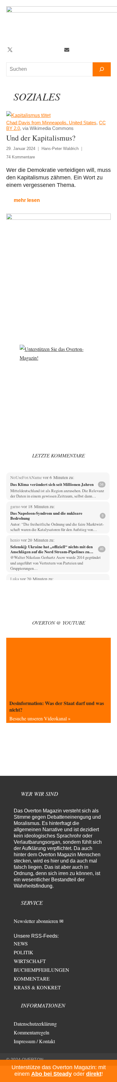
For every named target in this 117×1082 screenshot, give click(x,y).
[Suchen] (102, 69)
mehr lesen (27, 200)
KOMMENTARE (32, 978)
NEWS (21, 943)
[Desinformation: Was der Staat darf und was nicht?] (58, 667)
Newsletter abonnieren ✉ (38, 921)
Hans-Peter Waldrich (60, 148)
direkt (93, 1074)
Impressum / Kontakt (34, 1041)
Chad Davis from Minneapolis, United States (51, 122)
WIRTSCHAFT (30, 961)
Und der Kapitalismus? (41, 138)
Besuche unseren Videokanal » (40, 718)
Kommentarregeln (31, 1032)
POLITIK (23, 952)
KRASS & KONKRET (37, 987)
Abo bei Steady (51, 1074)
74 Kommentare (20, 157)
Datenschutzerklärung (35, 1023)
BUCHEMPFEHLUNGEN (41, 969)
